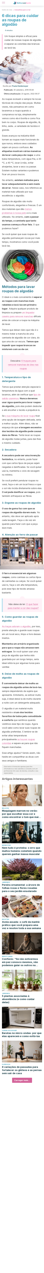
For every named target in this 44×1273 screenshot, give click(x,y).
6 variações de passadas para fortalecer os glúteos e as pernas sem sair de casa (22, 1070)
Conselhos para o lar (22, 10)
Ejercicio (6, 1064)
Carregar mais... (22, 1080)
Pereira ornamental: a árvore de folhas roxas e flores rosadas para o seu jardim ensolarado (21, 888)
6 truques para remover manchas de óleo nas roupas (23, 365)
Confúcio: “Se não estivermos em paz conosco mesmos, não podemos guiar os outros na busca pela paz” (20, 962)
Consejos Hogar (9, 1030)
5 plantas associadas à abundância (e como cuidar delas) (18, 999)
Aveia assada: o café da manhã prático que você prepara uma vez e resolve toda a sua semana (21, 925)
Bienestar (6, 845)
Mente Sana (7, 956)
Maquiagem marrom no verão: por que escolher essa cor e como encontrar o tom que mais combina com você (21, 814)
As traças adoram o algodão (16, 626)
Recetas (5, 919)
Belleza (5, 808)
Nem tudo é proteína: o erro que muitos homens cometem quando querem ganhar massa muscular (22, 851)
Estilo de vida (7, 10)
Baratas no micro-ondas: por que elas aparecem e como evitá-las (22, 1035)
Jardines (6, 882)
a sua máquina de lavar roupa (20, 416)
